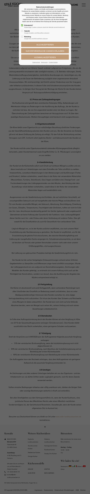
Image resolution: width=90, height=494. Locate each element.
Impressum (44, 62)
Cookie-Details (53, 62)
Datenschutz (36, 62)
